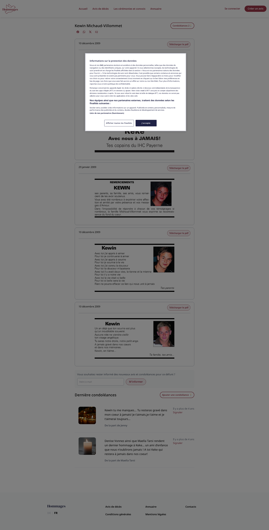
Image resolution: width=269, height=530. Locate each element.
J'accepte (146, 123)
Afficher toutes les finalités (119, 123)
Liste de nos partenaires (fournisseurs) (107, 113)
